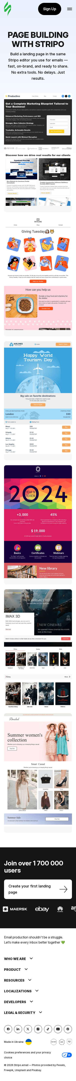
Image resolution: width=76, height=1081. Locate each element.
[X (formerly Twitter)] (28, 1029)
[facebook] (8, 1029)
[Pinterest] (68, 1029)
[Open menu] (69, 9)
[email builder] (7, 9)
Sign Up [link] (49, 9)
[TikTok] (48, 1029)
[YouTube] (58, 1029)
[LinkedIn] (18, 1029)
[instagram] (38, 1029)
